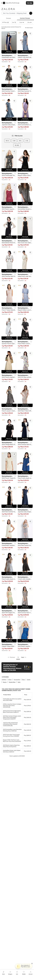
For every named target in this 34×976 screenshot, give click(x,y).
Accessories (17, 679)
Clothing (4, 679)
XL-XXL (17, 145)
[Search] (30, 13)
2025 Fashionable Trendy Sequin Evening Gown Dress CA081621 (11, 735)
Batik (19, 682)
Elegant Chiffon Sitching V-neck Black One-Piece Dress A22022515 (12, 740)
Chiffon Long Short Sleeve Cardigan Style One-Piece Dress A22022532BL (12, 705)
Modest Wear (12, 682)
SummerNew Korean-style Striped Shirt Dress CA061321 (11, 751)
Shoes (10, 679)
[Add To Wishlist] (15, 55)
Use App (29, 3)
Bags (23, 679)
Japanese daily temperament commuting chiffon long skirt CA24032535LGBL (10, 724)
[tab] (8, 18)
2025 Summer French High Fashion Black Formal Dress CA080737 (12, 711)
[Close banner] (2, 3)
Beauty (5, 682)
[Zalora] (17, 9)
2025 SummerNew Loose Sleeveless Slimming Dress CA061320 (12, 730)
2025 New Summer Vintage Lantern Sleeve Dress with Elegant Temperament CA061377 (12, 717)
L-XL (27, 140)
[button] (17, 3)
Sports (28, 679)
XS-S (7, 140)
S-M (14, 140)
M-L (20, 140)
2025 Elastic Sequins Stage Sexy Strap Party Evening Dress (11, 745)
